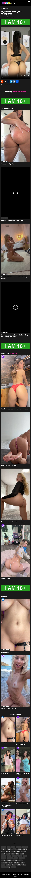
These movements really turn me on (13, 522)
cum (15, 849)
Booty (4, 849)
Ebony (24, 851)
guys (9, 856)
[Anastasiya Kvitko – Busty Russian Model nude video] (8, 790)
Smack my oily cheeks (8, 164)
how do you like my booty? (10, 466)
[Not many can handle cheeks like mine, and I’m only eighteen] (15, 307)
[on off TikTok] (8, 759)
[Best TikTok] (15, 625)
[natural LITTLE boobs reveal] (8, 821)
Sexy (11, 862)
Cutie (25, 849)
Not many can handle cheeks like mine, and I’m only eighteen (14, 336)
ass (9, 847)
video (14, 867)
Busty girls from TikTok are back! (22, 774)
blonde (19, 847)
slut (23, 862)
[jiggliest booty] (15, 551)
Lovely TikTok (19, 835)
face (4, 853)
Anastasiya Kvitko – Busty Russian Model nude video (6, 805)
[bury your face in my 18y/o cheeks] (15, 193)
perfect (22, 858)
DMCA (15, 876)
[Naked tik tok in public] (15, 681)
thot (14, 865)
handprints (11, 85)
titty (9, 867)
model (4, 858)
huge (20, 856)
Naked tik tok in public (8, 709)
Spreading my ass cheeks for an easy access (14, 277)
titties (4, 867)
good (4, 856)
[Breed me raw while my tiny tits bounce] (15, 381)
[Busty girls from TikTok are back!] (23, 759)
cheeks (4, 85)
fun (13, 853)
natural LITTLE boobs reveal (6, 836)
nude (16, 858)
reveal (15, 860)
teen (4, 865)
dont (8, 851)
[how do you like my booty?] (15, 438)
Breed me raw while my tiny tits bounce (14, 409)
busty (9, 849)
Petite (4, 860)
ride (21, 860)
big (14, 847)
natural (10, 858)
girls (23, 853)
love (26, 856)
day (3, 851)
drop (14, 851)
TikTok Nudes (5, 649)
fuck (9, 853)
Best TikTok (5, 652)
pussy (9, 860)
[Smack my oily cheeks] (15, 136)
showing (17, 862)
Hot (3, 599)
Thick (9, 865)
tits (24, 865)
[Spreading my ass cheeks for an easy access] (15, 249)
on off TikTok (4, 773)
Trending (3, 356)
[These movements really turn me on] (15, 494)
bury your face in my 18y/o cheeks (12, 220)
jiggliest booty (6, 579)
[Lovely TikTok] (23, 821)
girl (18, 853)
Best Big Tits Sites (6, 874)
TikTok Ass (5, 161)
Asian (4, 847)
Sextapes (5, 862)
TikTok (19, 865)
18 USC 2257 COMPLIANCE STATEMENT (20, 874)
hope (15, 856)
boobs (25, 847)
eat (19, 851)
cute (20, 849)
